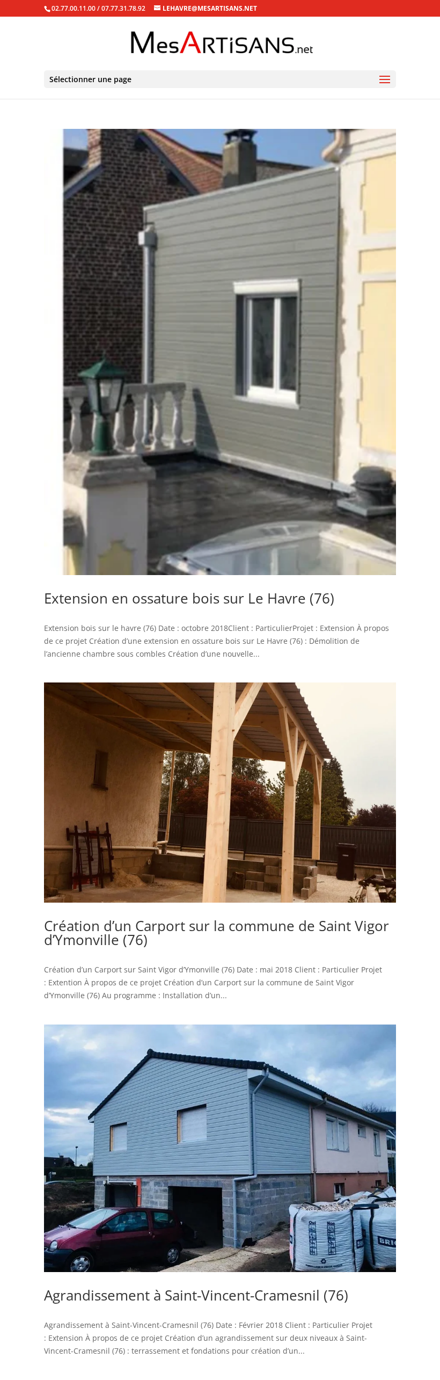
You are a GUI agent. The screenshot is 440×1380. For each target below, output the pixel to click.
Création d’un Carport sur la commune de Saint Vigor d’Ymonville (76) (216, 932)
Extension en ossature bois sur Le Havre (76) (189, 598)
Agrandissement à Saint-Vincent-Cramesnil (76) (196, 1295)
